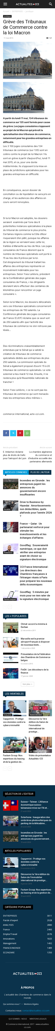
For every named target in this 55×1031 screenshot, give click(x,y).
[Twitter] (13, 433)
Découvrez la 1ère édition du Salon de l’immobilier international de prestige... (38, 725)
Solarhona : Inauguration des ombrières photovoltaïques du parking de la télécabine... (36, 820)
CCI (5, 488)
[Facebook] (6, 433)
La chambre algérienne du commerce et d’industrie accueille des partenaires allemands (40, 457)
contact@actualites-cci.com (36, 1010)
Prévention (8, 553)
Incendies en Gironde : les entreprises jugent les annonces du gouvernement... (36, 835)
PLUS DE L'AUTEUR (40, 472)
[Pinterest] (20, 433)
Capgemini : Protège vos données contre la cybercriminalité (14, 722)
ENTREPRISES (17, 11)
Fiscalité (7, 509)
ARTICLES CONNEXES (16, 472)
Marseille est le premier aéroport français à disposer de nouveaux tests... (35, 641)
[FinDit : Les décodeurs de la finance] (10, 673)
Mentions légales (31, 1004)
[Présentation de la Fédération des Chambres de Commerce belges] (10, 658)
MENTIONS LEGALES (38, 1019)
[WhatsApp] (27, 433)
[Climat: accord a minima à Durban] (10, 627)
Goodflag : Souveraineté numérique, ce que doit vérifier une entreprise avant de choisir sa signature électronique (34, 552)
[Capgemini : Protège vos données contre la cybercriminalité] (14, 708)
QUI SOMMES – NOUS (18, 1019)
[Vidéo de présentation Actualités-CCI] (40, 745)
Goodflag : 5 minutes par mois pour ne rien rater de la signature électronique (35, 595)
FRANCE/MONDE (36, 715)
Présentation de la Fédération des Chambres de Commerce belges (35, 657)
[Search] (50, 4)
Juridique (29, 11)
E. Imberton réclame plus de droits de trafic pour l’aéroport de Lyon (14, 455)
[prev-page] (5, 607)
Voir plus (26, 684)
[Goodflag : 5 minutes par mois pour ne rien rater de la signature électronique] (10, 595)
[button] (5, 4)
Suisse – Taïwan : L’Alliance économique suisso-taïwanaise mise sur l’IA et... (35, 805)
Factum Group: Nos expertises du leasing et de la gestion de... (14, 758)
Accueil (6, 11)
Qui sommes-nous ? (11, 1004)
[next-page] (10, 607)
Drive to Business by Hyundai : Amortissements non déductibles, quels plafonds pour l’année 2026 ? (36, 509)
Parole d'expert (10, 599)
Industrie (7, 715)
